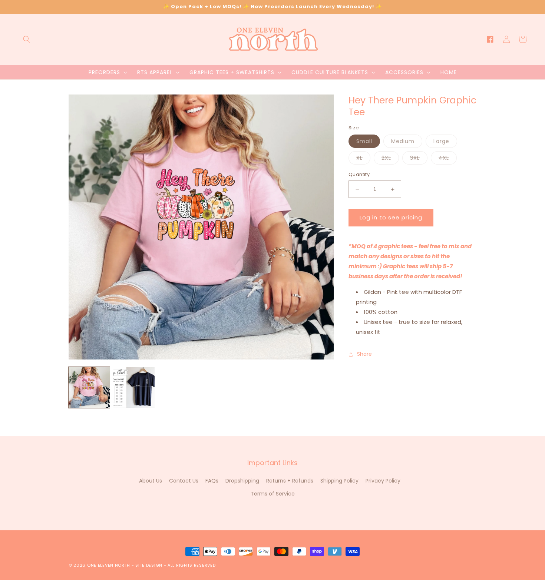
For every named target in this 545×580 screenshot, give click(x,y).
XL (363, 159)
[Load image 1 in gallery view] (89, 387)
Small (368, 142)
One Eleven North (108, 565)
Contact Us (183, 480)
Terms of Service (273, 493)
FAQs (211, 480)
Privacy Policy (383, 480)
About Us (150, 480)
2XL (390, 159)
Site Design (148, 565)
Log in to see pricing (391, 218)
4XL (448, 159)
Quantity (359, 174)
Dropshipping (242, 480)
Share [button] (364, 354)
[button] (27, 39)
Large (445, 142)
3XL (418, 159)
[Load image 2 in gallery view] (134, 387)
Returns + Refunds (289, 480)
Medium (406, 142)
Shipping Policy (339, 480)
